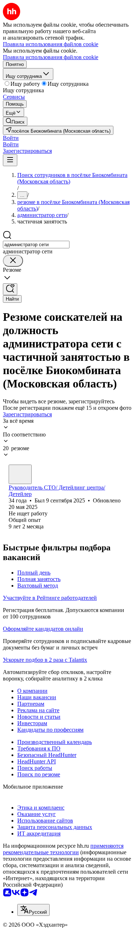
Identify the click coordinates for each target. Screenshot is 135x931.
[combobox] (36, 244)
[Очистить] (13, 261)
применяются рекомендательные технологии (63, 849)
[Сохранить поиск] (10, 289)
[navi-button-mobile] (10, 160)
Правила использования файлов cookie (50, 57)
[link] (15, 121)
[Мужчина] (20, 474)
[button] (11, 138)
